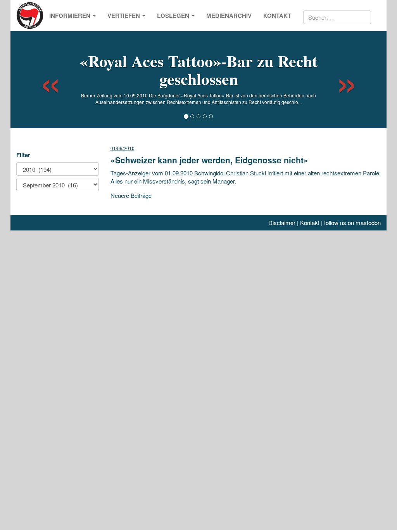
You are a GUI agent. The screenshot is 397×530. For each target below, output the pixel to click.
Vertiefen (124, 15)
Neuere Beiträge (131, 195)
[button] (43, 79)
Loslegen (174, 15)
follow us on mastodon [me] (352, 222)
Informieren (70, 15)
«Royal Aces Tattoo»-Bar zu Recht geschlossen (199, 69)
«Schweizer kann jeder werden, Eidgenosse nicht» (209, 160)
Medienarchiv (229, 15)
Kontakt (277, 15)
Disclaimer (281, 222)
